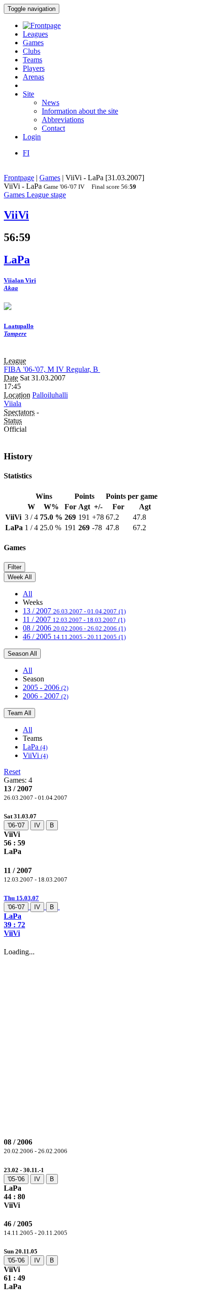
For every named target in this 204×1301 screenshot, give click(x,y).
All (27, 594)
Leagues (35, 34)
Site (28, 94)
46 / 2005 (74, 636)
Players (34, 68)
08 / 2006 (74, 628)
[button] (102, 915)
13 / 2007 (74, 611)
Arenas (33, 77)
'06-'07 (16, 825)
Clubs (31, 51)
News (50, 102)
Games (33, 43)
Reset (12, 771)
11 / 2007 (74, 619)
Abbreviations (63, 120)
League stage (46, 195)
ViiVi (35, 755)
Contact (53, 128)
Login (32, 137)
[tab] (102, 834)
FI (26, 153)
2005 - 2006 (45, 687)
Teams (32, 60)
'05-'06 (16, 1179)
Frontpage (19, 178)
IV (37, 825)
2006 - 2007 (45, 696)
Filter (14, 567)
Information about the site (80, 111)
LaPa (35, 747)
